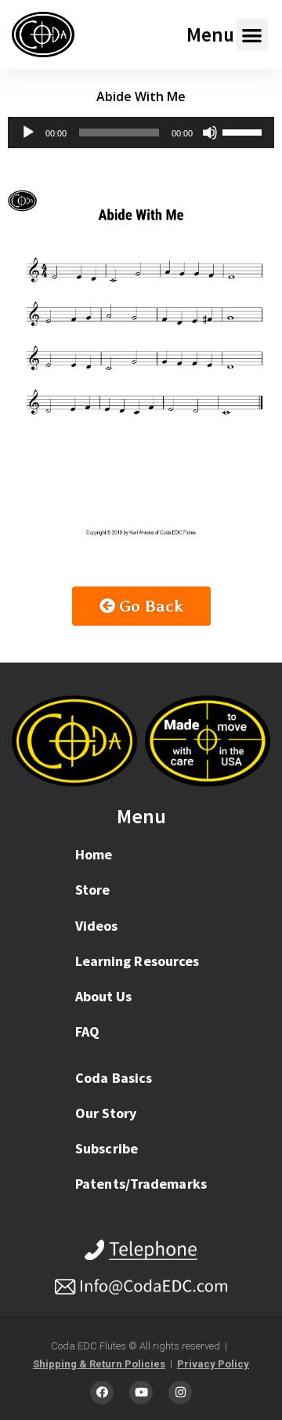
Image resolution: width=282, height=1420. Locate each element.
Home (93, 854)
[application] (141, 132)
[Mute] (210, 132)
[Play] (28, 132)
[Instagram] (180, 1392)
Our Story (105, 1113)
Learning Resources (137, 961)
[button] (253, 35)
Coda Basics (113, 1078)
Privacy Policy (213, 1364)
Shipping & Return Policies (99, 1364)
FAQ (87, 1031)
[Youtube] (141, 1392)
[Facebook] (102, 1392)
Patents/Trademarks (141, 1184)
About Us (103, 996)
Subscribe (106, 1148)
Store (92, 890)
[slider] (244, 131)
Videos (96, 926)
